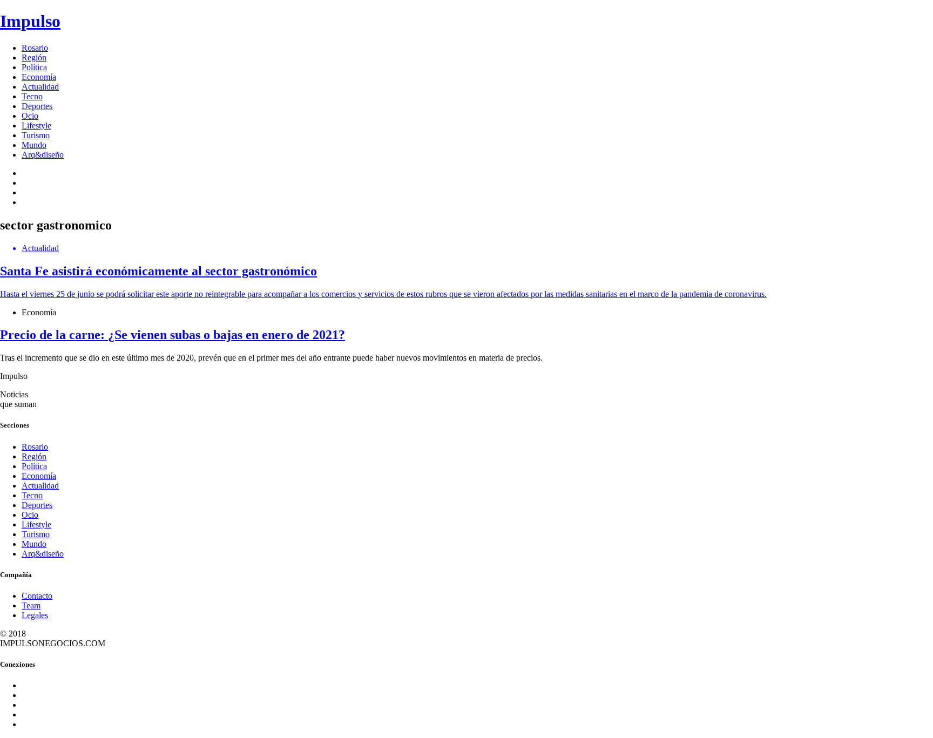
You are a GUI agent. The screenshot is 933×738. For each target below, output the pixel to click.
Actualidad (40, 86)
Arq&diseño (43, 154)
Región (34, 57)
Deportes (37, 106)
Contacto (37, 595)
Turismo (36, 135)
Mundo (34, 145)
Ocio (30, 115)
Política (34, 67)
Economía (39, 77)
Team (31, 605)
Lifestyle (36, 125)
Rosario (35, 47)
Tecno (32, 96)
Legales (35, 615)
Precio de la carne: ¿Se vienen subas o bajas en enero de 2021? (172, 335)
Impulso (30, 21)
